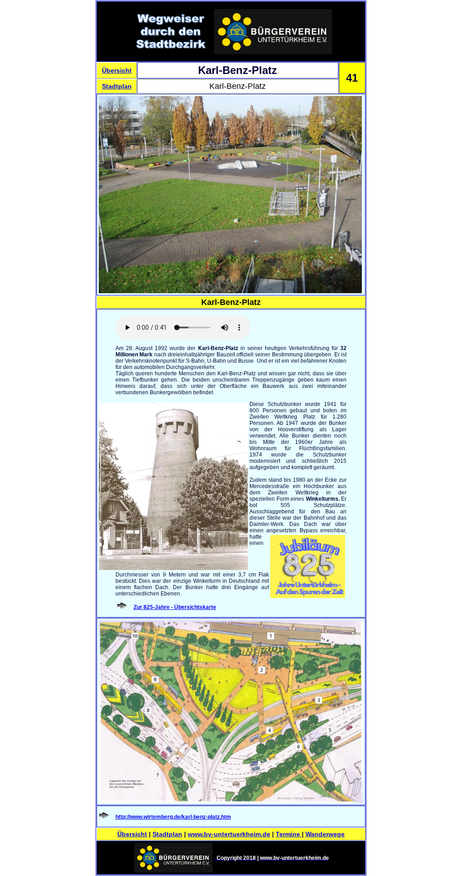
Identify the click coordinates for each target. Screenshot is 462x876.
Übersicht (117, 70)
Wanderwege (325, 834)
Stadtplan (117, 86)
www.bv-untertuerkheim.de (229, 834)
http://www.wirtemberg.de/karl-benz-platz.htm (173, 817)
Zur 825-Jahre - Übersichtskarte (175, 607)
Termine (289, 834)
